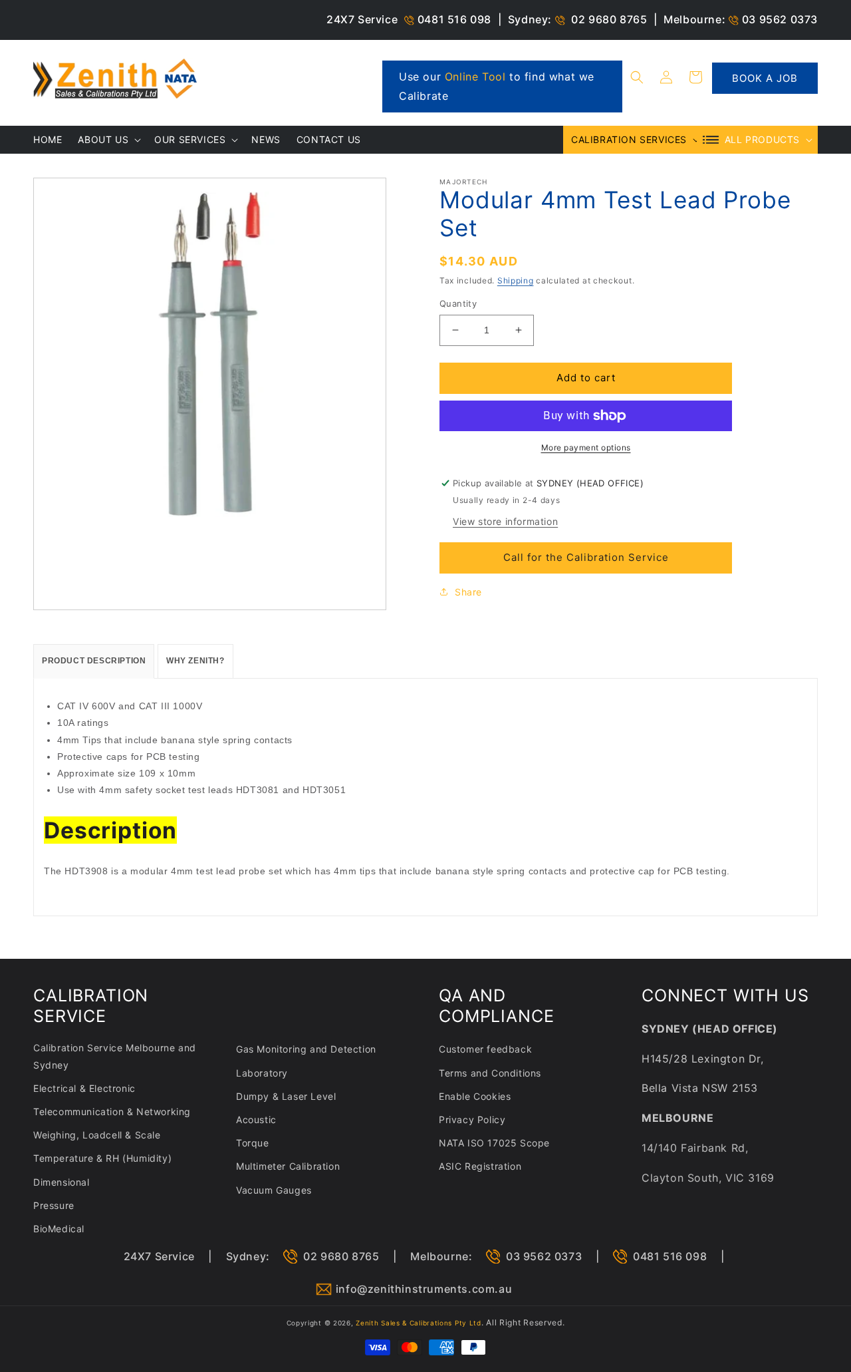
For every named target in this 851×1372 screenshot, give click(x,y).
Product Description (94, 660)
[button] (637, 77)
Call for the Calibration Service (586, 557)
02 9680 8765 (609, 19)
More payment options (586, 447)
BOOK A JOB (765, 78)
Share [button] (468, 592)
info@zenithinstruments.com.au (424, 1288)
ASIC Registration (480, 1166)
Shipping (515, 280)
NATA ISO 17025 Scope (494, 1142)
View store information (505, 521)
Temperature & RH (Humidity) (102, 1158)
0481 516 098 (454, 19)
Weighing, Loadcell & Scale (97, 1134)
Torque (252, 1142)
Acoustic (256, 1119)
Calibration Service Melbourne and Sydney (114, 1056)
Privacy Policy (472, 1119)
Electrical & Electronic (84, 1088)
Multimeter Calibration (288, 1166)
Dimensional (61, 1182)
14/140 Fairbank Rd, (695, 1147)
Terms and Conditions (490, 1073)
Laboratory (262, 1073)
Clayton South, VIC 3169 (708, 1177)
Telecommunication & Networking (112, 1111)
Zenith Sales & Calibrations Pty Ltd (418, 1323)
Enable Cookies (475, 1096)
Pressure (53, 1205)
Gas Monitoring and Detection (306, 1049)
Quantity (458, 303)
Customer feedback (485, 1049)
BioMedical (58, 1228)
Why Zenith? (195, 660)
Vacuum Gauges (274, 1190)
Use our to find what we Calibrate (496, 86)
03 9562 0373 (780, 19)
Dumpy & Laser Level (286, 1096)
